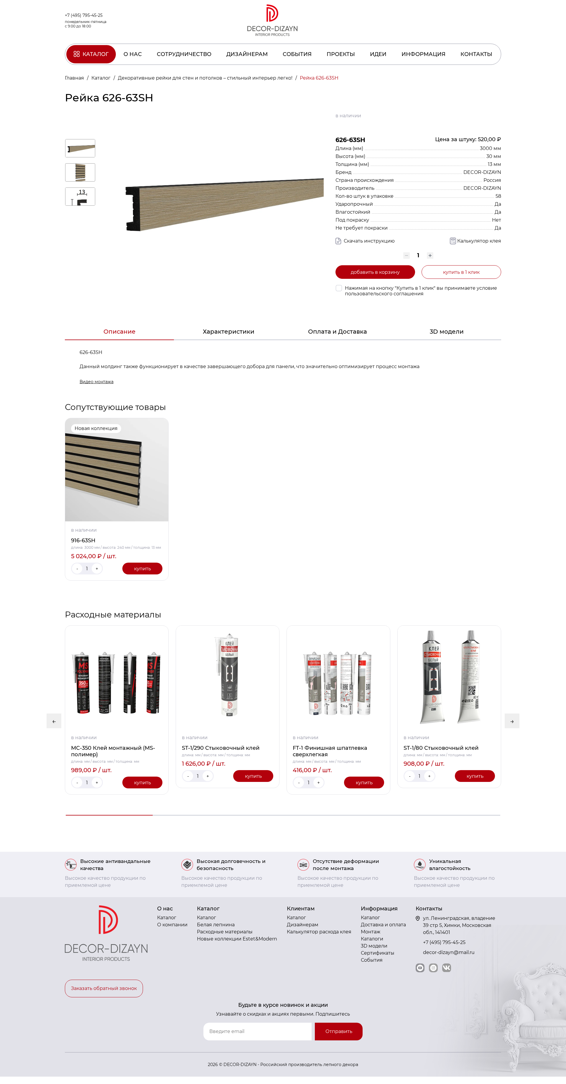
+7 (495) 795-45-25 (84, 15)
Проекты (341, 54)
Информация (423, 54)
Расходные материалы (225, 932)
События (297, 54)
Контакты (476, 54)
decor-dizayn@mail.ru (449, 952)
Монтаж (370, 932)
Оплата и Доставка (337, 331)
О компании (172, 925)
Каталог (95, 54)
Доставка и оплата (383, 925)
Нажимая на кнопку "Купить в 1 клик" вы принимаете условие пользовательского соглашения (421, 290)
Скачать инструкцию (369, 241)
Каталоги (372, 939)
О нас (133, 54)
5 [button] (456, 815)
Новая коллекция (96, 428)
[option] (117, 499)
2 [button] (196, 815)
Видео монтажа (96, 381)
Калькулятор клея (479, 241)
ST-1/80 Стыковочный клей (441, 748)
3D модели (447, 331)
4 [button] (369, 815)
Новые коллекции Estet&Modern (237, 939)
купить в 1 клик (461, 272)
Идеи (378, 54)
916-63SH (83, 540)
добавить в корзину (375, 272)
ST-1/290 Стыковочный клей (220, 748)
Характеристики (228, 331)
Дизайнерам (247, 54)
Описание (119, 331)
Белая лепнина (216, 925)
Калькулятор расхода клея (319, 932)
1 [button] (109, 815)
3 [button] (283, 815)
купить (142, 568)
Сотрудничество (184, 54)
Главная (75, 78)
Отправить (338, 1031)
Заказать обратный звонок (104, 988)
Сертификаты (377, 953)
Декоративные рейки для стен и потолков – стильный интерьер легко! (206, 78)
